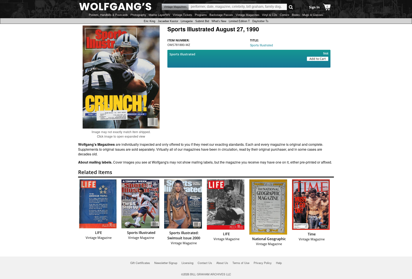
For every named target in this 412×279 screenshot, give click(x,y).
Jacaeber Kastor (168, 21)
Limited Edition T (239, 21)
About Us (222, 263)
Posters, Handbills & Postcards (108, 15)
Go (291, 7)
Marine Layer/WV (159, 15)
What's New (219, 21)
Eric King (149, 21)
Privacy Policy (263, 263)
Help (279, 263)
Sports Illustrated (261, 45)
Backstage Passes (221, 15)
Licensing (187, 263)
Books (296, 15)
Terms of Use (240, 263)
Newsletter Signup (165, 263)
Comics (284, 15)
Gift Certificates (140, 263)
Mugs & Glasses (312, 15)
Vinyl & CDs (269, 15)
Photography (138, 15)
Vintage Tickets (182, 15)
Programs (201, 15)
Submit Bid (202, 21)
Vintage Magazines (247, 15)
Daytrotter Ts (260, 21)
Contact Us (205, 263)
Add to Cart (317, 59)
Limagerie (187, 21)
